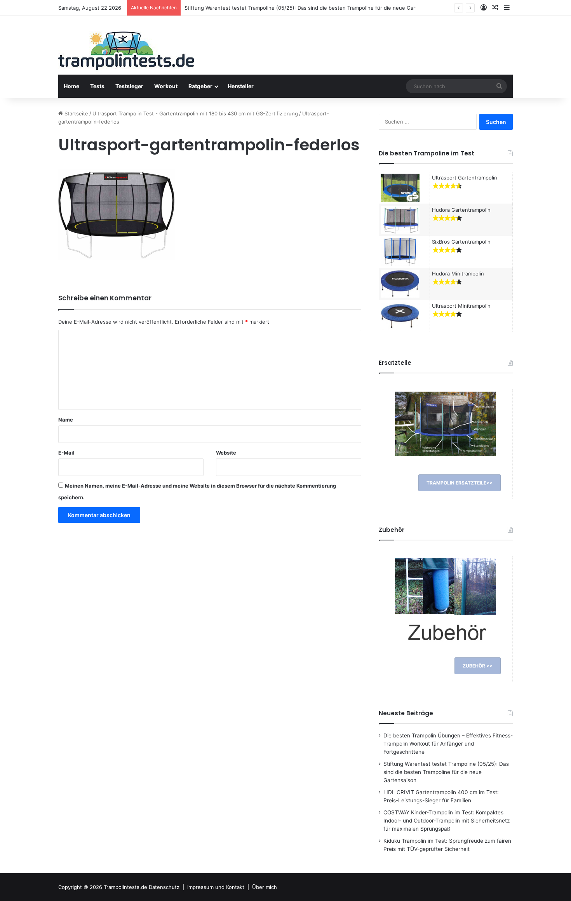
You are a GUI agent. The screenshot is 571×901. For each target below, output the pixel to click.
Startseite (75, 113)
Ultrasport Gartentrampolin (464, 177)
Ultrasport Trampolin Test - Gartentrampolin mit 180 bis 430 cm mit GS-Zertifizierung (195, 113)
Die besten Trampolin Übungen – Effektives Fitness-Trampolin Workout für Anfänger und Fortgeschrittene (448, 743)
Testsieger (129, 86)
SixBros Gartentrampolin (461, 242)
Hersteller (241, 86)
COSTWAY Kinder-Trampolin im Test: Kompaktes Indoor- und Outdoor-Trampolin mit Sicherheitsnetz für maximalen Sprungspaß (446, 820)
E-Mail (66, 453)
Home (71, 86)
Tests (97, 86)
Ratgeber (200, 86)
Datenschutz (164, 887)
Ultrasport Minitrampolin (461, 306)
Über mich (264, 887)
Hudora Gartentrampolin (461, 210)
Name (65, 420)
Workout (166, 86)
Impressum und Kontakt (215, 887)
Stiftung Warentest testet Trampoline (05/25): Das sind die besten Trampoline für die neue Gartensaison (312, 8)
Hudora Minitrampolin (458, 273)
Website (226, 453)
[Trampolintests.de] (126, 53)
